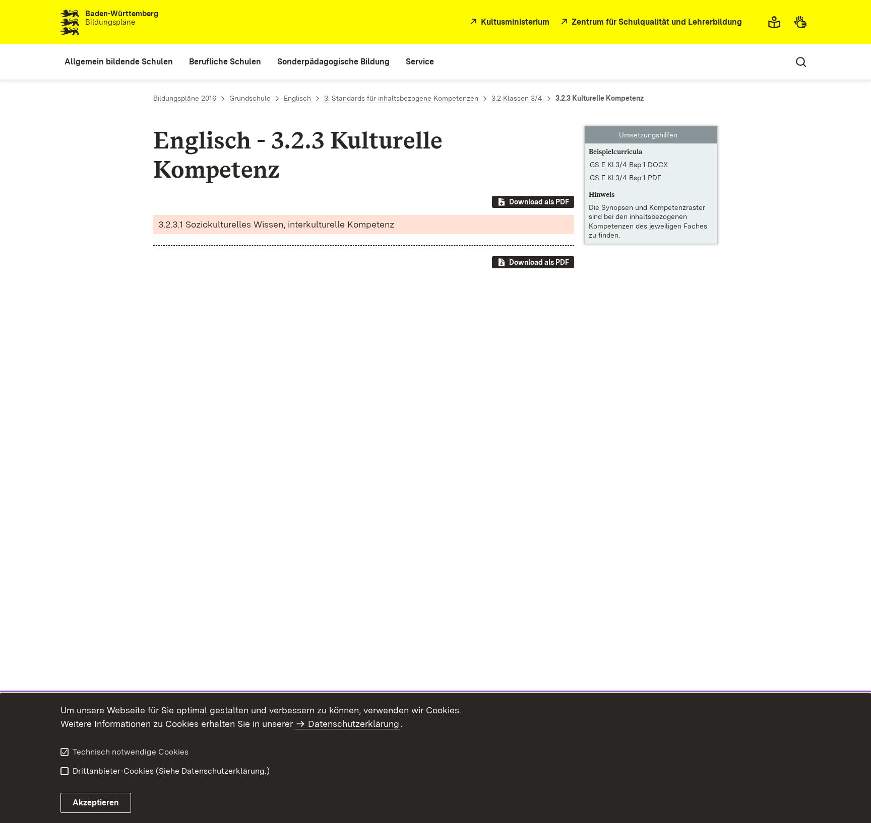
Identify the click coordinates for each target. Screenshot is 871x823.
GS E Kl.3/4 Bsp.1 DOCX (629, 165)
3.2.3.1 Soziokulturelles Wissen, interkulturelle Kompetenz (276, 224)
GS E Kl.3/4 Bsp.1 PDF (625, 178)
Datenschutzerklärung (353, 723)
